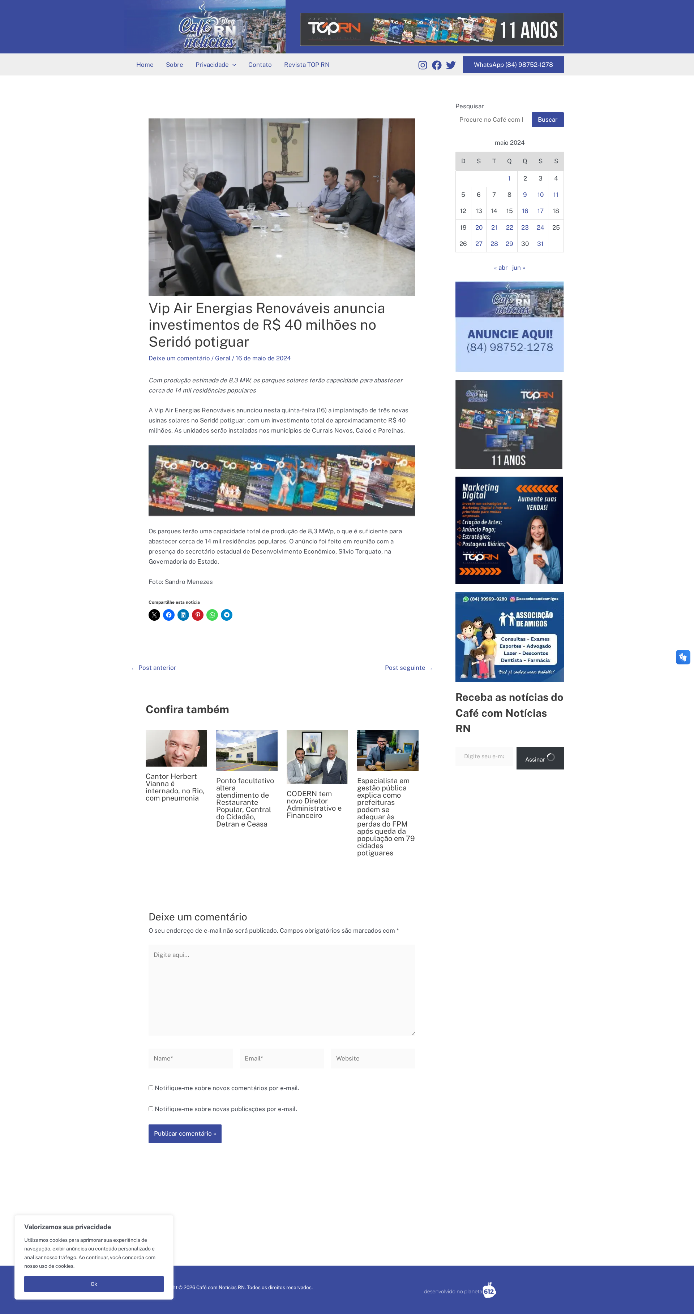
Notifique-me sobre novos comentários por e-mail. (227, 1088)
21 (494, 227)
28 (494, 243)
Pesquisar (469, 106)
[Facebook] (437, 65)
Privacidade (212, 64)
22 (509, 227)
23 (525, 227)
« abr (501, 267)
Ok (94, 1284)
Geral (223, 358)
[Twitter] (451, 65)
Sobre (174, 64)
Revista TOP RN (307, 64)
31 (540, 243)
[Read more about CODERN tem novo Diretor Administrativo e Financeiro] (317, 756)
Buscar (548, 119)
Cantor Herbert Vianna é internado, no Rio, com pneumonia (175, 787)
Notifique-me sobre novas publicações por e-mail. (226, 1109)
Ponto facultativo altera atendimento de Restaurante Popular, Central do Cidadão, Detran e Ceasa (245, 802)
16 (525, 210)
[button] (232, 64)
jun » (518, 267)
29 (509, 243)
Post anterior (153, 668)
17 (540, 210)
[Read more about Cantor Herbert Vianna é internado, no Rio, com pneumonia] (176, 747)
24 (540, 227)
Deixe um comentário (179, 358)
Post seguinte (409, 668)
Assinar (536, 759)
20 (479, 227)
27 (479, 243)
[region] (94, 1257)
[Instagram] (423, 65)
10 (540, 194)
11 (555, 194)
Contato (260, 64)
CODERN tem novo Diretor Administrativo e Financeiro (314, 804)
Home (145, 64)
